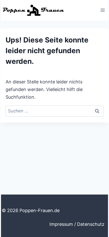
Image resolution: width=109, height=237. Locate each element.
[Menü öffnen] (102, 10)
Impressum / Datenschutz (76, 224)
